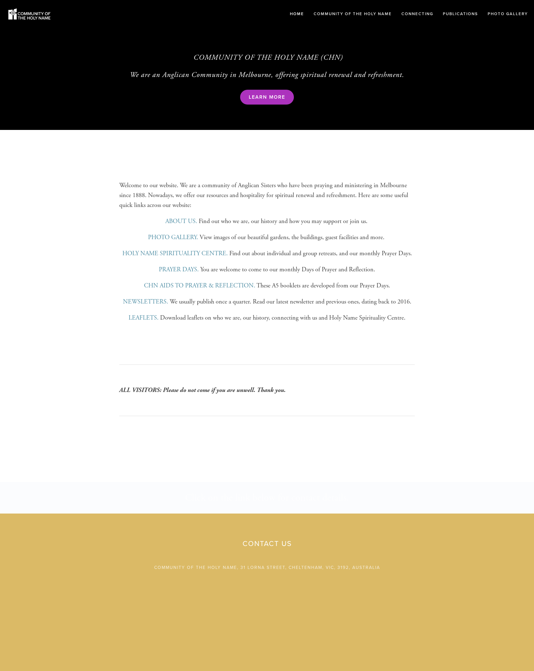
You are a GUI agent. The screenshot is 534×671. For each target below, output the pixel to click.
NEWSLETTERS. (145, 302)
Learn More (267, 97)
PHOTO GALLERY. (173, 237)
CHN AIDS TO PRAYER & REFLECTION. (199, 286)
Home (297, 14)
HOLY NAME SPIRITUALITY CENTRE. (175, 253)
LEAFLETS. (144, 318)
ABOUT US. (181, 221)
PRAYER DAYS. (179, 269)
